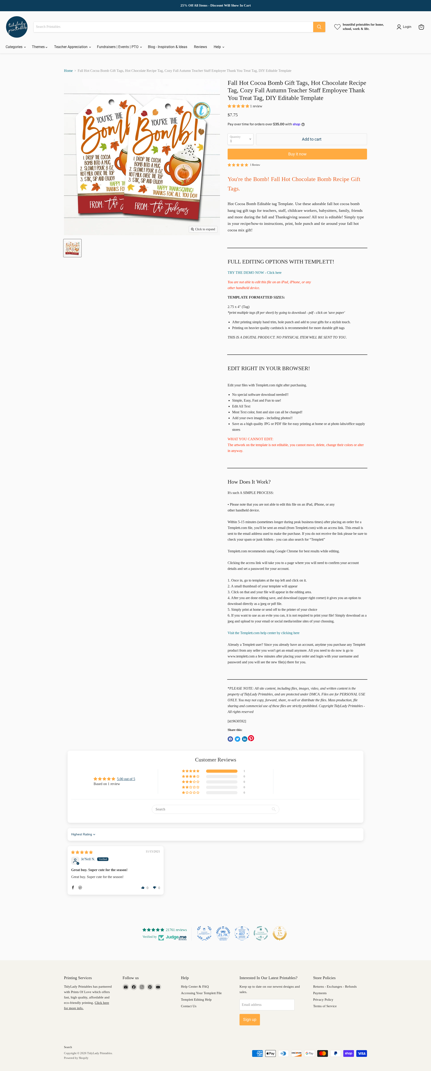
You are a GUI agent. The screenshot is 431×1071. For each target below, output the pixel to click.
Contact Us (188, 1006)
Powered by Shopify (76, 1058)
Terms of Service (325, 1006)
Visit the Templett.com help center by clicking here (263, 633)
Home (68, 71)
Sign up (249, 1019)
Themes (39, 47)
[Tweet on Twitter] (237, 739)
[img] (82, 852)
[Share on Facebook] (230, 739)
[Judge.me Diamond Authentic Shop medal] (204, 933)
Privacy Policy (323, 999)
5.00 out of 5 (126, 779)
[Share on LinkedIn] (244, 739)
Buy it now (297, 154)
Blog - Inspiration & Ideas (167, 47)
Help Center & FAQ (195, 986)
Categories (14, 47)
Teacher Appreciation (71, 47)
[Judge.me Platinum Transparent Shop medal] (261, 933)
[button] (239, 106)
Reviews (200, 47)
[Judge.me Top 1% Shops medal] (280, 933)
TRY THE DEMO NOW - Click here (254, 272)
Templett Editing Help (196, 999)
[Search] (319, 27)
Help (218, 47)
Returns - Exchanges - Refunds (335, 986)
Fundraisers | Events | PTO (118, 47)
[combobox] (173, 27)
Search (68, 1047)
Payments (320, 993)
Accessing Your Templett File (201, 993)
